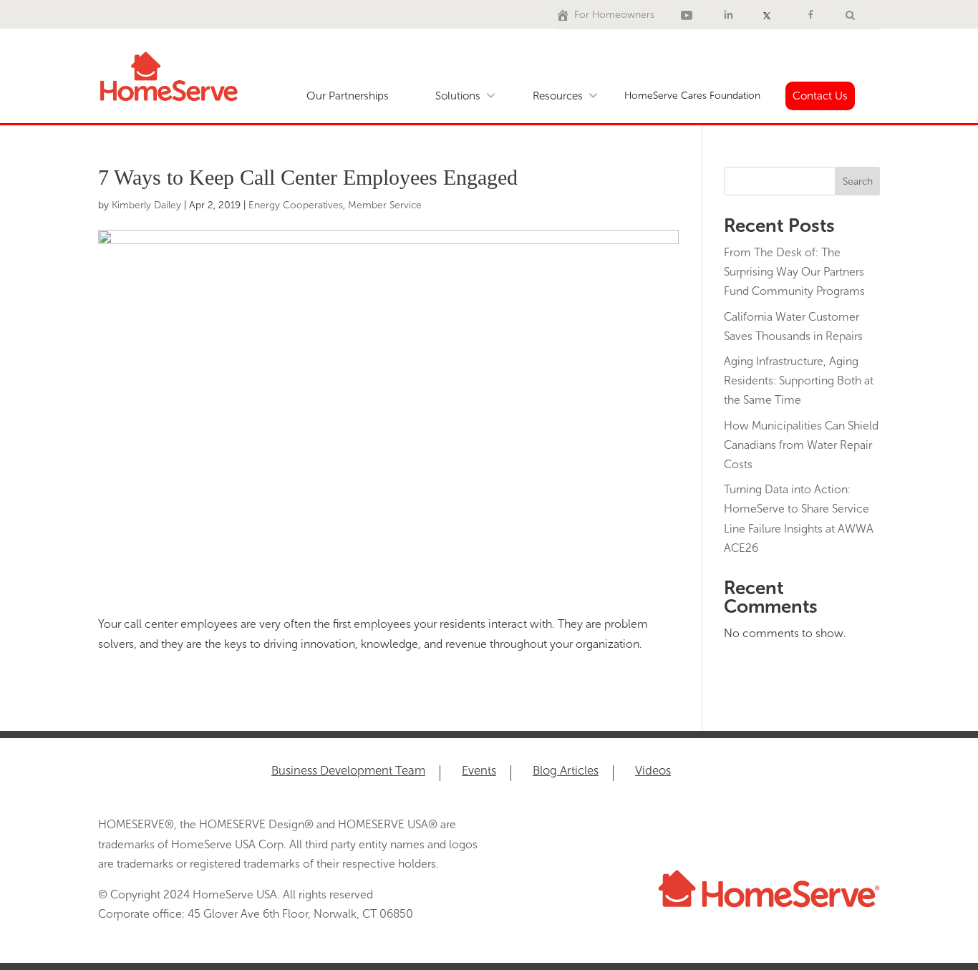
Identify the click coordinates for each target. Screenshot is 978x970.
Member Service (385, 205)
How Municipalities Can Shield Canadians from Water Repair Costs (801, 445)
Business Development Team (348, 771)
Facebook (812, 15)
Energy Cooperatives (295, 205)
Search (858, 181)
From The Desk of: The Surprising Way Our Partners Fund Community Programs (794, 272)
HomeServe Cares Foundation (692, 95)
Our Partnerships (347, 95)
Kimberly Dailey (146, 205)
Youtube (688, 15)
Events (479, 771)
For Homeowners (614, 15)
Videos (653, 771)
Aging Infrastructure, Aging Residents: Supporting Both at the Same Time (798, 380)
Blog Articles (566, 771)
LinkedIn (730, 15)
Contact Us (820, 95)
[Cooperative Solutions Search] (850, 15)
